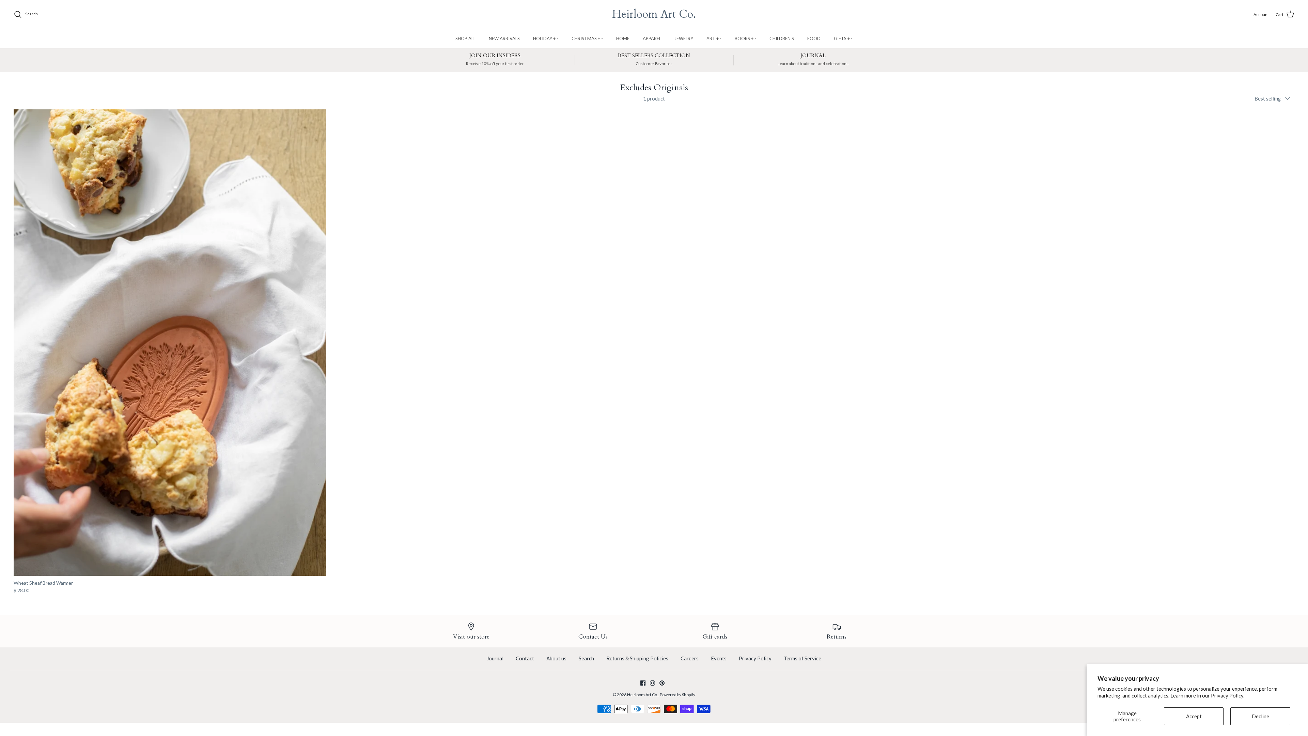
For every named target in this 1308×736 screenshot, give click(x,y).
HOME (622, 38)
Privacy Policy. (1227, 695)
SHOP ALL (465, 38)
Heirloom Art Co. (642, 694)
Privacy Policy (755, 658)
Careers (690, 658)
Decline (1260, 716)
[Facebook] (642, 683)
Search (586, 658)
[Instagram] (652, 683)
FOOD (814, 38)
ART (713, 38)
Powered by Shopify (677, 694)
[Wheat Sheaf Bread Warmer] (170, 342)
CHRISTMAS (587, 38)
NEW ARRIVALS (504, 38)
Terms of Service (802, 658)
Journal (495, 658)
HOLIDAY (545, 38)
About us (556, 658)
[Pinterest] (662, 683)
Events (719, 658)
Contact (525, 658)
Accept (1194, 716)
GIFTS (843, 38)
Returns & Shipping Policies (637, 658)
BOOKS (745, 38)
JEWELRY (683, 38)
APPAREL (652, 38)
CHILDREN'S (781, 38)
